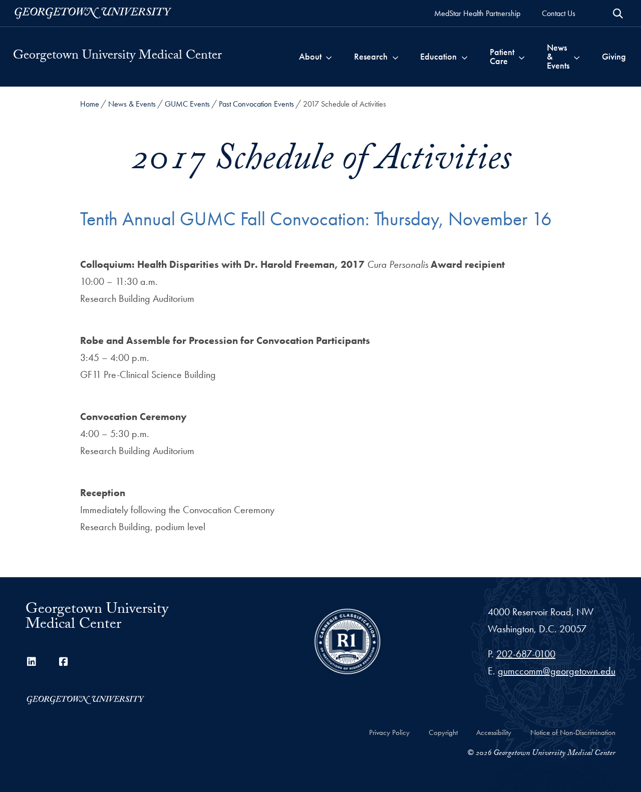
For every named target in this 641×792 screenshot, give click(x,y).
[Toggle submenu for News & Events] (576, 56)
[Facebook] (64, 661)
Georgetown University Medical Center (117, 56)
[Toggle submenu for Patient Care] (521, 56)
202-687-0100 (525, 653)
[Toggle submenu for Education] (464, 56)
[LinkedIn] (32, 661)
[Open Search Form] (618, 14)
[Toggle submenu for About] (329, 56)
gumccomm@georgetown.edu (556, 670)
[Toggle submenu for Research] (395, 56)
